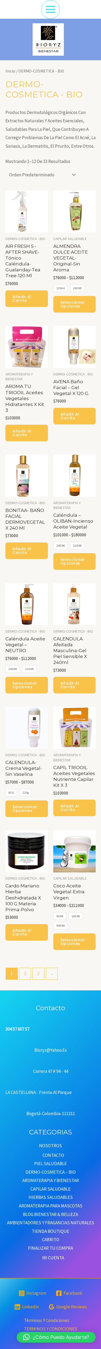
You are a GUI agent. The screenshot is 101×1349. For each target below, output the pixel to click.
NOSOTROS (50, 1146)
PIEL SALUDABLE (50, 1163)
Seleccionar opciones (72, 304)
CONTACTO (53, 1155)
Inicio (10, 71)
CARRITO (50, 1239)
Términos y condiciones (46, 1320)
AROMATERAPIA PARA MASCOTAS (50, 1206)
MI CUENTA (53, 1258)
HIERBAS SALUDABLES (51, 1197)
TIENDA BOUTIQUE (50, 1231)
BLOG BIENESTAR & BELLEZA (50, 1214)
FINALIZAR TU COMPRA (50, 1248)
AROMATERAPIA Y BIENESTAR (50, 1180)
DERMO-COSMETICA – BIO (51, 1172)
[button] (56, 1337)
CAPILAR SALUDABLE (50, 1189)
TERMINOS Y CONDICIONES (50, 1329)
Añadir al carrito (22, 298)
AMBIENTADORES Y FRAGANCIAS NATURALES (50, 1223)
